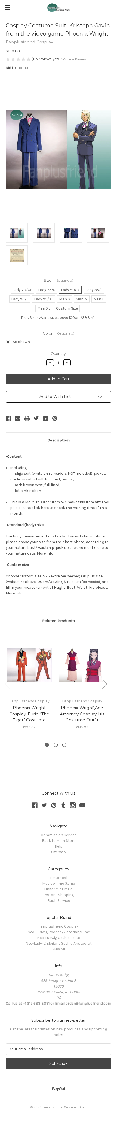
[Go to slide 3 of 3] (64, 745)
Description (58, 440)
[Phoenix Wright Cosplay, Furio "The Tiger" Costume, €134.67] (29, 665)
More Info (14, 593)
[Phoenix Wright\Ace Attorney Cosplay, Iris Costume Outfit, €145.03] (82, 665)
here (45, 507)
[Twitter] (36, 418)
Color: (58, 333)
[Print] (27, 418)
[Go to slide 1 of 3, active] (47, 745)
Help (59, 846)
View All (58, 949)
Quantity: (59, 353)
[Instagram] (73, 805)
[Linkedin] (45, 418)
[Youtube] (82, 805)
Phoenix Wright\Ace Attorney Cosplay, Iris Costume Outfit (82, 713)
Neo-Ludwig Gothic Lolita (58, 937)
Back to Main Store (58, 840)
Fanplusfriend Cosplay (58, 926)
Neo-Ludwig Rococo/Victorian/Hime (58, 932)
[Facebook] (8, 418)
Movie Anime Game (58, 883)
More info (45, 553)
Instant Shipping (59, 895)
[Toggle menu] (7, 7)
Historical (58, 877)
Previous (7, 684)
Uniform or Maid (58, 889)
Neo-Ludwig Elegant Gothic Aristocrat (59, 943)
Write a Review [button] (74, 59)
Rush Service (58, 900)
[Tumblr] (63, 805)
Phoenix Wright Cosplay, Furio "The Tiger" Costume (29, 713)
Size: (58, 280)
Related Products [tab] (58, 620)
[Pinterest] (54, 418)
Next (104, 684)
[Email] (17, 418)
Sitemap (58, 852)
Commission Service (58, 835)
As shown (21, 341)
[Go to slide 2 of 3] (56, 745)
